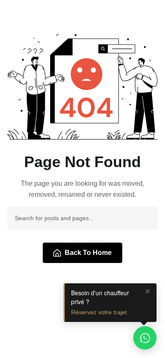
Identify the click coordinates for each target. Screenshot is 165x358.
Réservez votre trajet (99, 312)
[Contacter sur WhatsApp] (145, 338)
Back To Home (88, 252)
